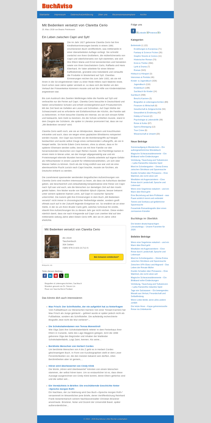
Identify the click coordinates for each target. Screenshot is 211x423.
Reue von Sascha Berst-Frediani (59, 289)
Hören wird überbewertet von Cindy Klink (71, 366)
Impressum (60, 14)
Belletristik (136, 45)
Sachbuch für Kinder (143, 91)
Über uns (103, 14)
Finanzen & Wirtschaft (144, 106)
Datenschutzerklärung (82, 14)
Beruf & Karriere (141, 98)
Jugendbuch (139, 84)
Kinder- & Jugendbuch (141, 81)
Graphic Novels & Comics (146, 56)
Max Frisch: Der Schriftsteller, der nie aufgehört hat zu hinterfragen (86, 306)
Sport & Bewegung (142, 127)
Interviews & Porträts (140, 77)
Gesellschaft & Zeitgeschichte (147, 109)
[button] (45, 276)
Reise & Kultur (140, 123)
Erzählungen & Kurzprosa (146, 49)
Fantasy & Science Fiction (146, 52)
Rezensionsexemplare (123, 14)
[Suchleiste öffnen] (170, 14)
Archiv (143, 14)
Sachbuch (77, 283)
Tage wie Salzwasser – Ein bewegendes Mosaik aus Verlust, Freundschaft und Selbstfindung (149, 293)
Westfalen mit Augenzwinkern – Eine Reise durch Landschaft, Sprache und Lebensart (148, 182)
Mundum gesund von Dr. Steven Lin (60, 286)
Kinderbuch (139, 88)
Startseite (44, 14)
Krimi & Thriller (141, 63)
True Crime (139, 130)
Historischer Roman (143, 60)
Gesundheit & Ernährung (145, 113)
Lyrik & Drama (140, 67)
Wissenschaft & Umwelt (145, 134)
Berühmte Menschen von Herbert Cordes (71, 346)
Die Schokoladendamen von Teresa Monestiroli (74, 326)
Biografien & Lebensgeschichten (58, 283)
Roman (137, 70)
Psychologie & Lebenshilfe (146, 120)
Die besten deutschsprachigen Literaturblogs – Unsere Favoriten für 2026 (148, 227)
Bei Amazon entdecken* (106, 257)
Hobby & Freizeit (141, 116)
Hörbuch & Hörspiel (140, 74)
